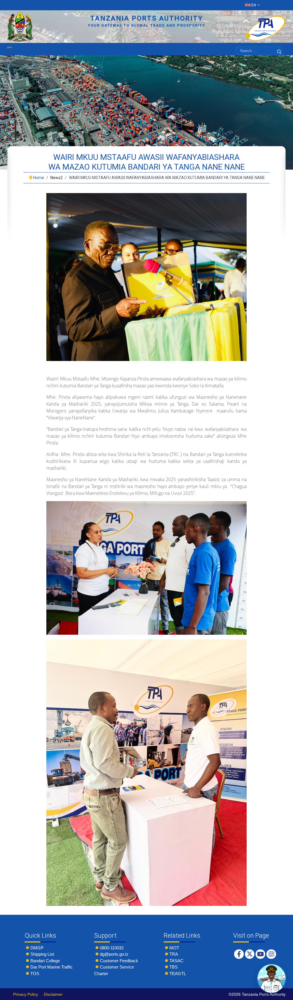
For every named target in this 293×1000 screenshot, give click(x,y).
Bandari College (45, 960)
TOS (34, 973)
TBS (173, 967)
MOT (174, 947)
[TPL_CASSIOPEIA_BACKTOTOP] (283, 994)
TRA (173, 954)
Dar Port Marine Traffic (51, 967)
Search (280, 58)
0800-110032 (112, 947)
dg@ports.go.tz (114, 954)
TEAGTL (177, 973)
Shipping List (42, 954)
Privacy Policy (25, 994)
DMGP (36, 947)
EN (253, 5)
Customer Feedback (119, 960)
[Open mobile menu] (9, 48)
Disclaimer (53, 994)
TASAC (176, 960)
